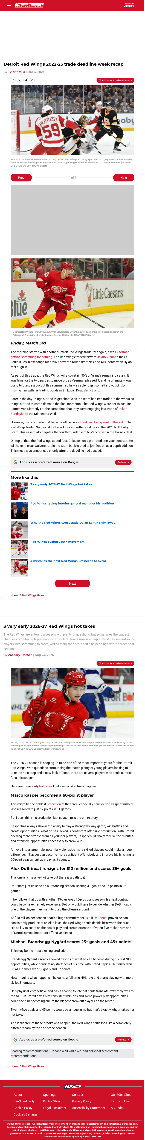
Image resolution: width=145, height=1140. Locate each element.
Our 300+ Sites (121, 1095)
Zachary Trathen (20, 655)
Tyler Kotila (16, 72)
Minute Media (22, 1123)
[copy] (32, 80)
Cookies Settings (25, 1114)
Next (123, 178)
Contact (77, 1095)
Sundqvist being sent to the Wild (102, 422)
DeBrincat (101, 918)
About (18, 1095)
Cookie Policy (23, 1108)
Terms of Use (120, 1101)
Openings (49, 1095)
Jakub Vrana (106, 357)
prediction (54, 804)
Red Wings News (33, 595)
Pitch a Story (52, 1101)
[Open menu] (9, 5)
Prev (21, 178)
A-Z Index (117, 1108)
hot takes (45, 786)
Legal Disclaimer (54, 1108)
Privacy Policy (81, 1101)
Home (14, 595)
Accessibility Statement (88, 1108)
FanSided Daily (24, 1101)
